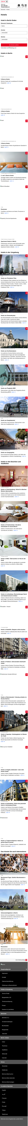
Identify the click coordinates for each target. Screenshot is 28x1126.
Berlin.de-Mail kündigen (8, 1082)
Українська (5, 1114)
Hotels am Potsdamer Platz (8, 278)
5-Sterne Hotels (5, 79)
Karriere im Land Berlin (8, 1009)
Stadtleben (5, 1049)
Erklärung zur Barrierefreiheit (9, 985)
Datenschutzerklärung (7, 981)
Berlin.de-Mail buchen (7, 1074)
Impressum (5, 973)
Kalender (4, 1057)
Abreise (3, 36)
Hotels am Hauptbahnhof (8, 420)
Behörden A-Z (5, 1017)
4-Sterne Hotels (5, 111)
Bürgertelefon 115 (6, 997)
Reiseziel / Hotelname (6, 23)
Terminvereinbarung (7, 1001)
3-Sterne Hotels (5, 143)
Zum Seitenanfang (20, 960)
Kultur (3, 1041)
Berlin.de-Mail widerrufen (8, 1078)
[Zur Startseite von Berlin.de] (3, 964)
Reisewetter (4, 946)
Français (4, 1098)
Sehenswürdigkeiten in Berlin (9, 913)
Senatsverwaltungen (7, 1021)
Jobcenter (4, 1033)
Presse (4, 1005)
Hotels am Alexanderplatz (8, 315)
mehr (8, 83)
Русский (4, 1106)
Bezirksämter (5, 1025)
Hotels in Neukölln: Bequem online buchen (13, 629)
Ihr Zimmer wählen (14, 45)
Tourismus (4, 1045)
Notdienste (5, 1070)
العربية (3, 1094)
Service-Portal (5, 993)
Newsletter (4, 1066)
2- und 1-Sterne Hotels (7, 175)
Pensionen (4, 209)
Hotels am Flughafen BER (8, 388)
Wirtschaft (4, 1053)
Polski (3, 1102)
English (4, 1090)
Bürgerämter (5, 1029)
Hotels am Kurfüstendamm (8, 351)
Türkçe (4, 1110)
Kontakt (4, 977)
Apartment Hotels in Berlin (8, 241)
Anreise (3, 30)
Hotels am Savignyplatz (7, 452)
